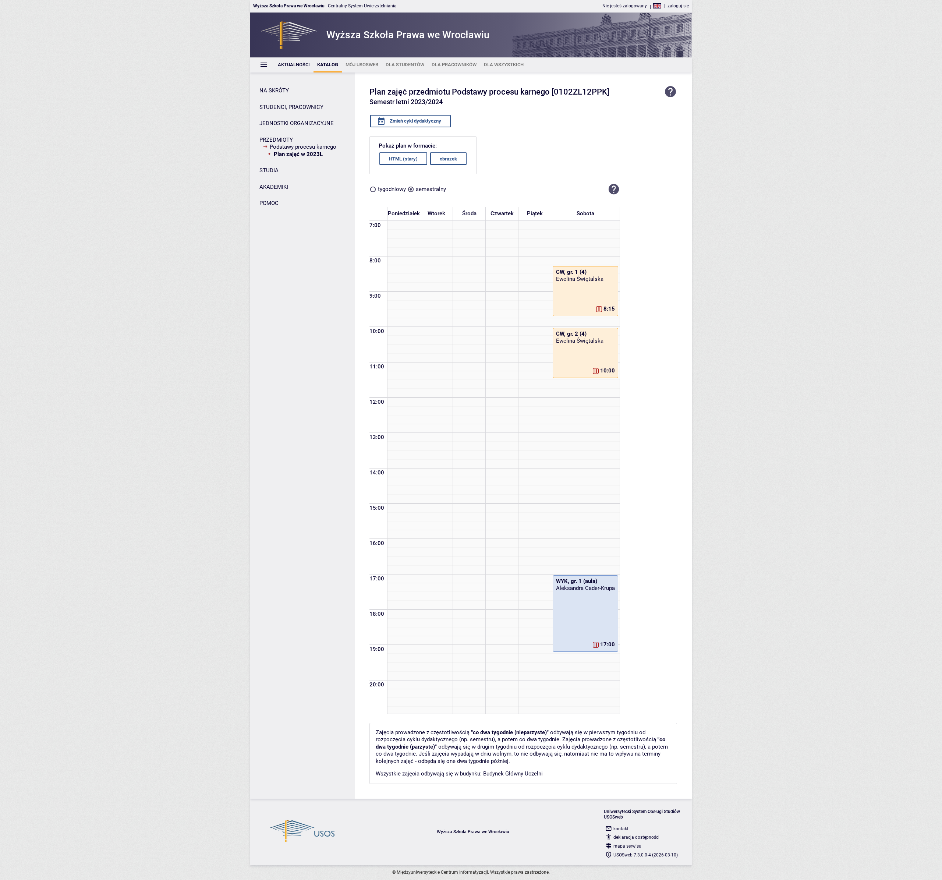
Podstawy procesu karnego (303, 147)
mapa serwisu (627, 846)
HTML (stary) (403, 159)
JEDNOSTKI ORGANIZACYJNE (296, 123)
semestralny (431, 189)
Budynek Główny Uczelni (513, 773)
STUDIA (269, 170)
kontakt (620, 828)
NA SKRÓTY (274, 90)
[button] (614, 189)
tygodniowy (392, 189)
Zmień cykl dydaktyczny (415, 121)
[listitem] (294, 65)
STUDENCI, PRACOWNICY (291, 107)
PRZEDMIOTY (276, 140)
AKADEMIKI (273, 187)
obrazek (448, 159)
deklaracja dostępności (636, 837)
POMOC (269, 203)
